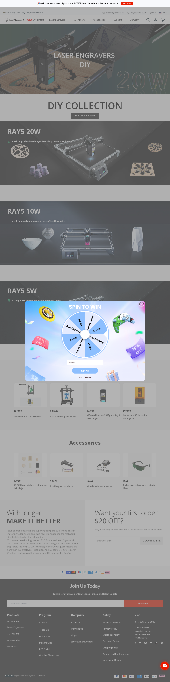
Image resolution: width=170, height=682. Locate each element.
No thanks (85, 377)
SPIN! (85, 371)
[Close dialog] (141, 304)
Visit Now (127, 3)
